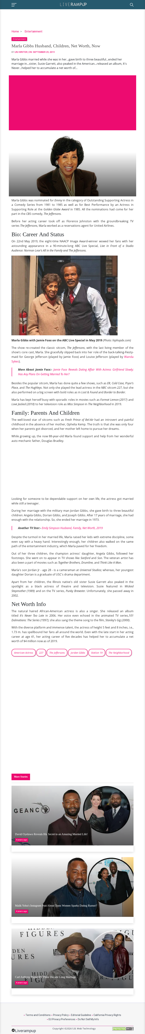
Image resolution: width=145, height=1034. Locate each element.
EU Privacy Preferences (62, 1019)
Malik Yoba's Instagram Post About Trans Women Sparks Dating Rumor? (56, 905)
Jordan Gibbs (78, 652)
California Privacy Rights (107, 1015)
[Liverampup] (73, 4)
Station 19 (97, 652)
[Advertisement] (72, 100)
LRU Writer (21, 52)
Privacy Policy (61, 1015)
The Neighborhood (119, 652)
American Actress (23, 652)
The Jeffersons (57, 652)
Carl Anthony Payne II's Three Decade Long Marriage (45, 977)
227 (41, 652)
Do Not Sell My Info (88, 1019)
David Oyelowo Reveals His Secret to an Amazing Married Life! (51, 834)
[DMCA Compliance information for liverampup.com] (123, 1030)
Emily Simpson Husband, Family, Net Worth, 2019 (72, 528)
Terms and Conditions (38, 1015)
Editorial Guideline (81, 1015)
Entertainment (33, 31)
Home (15, 31)
